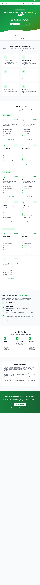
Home (23, 3)
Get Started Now (20, 404)
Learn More (25, 24)
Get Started (15, 24)
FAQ (36, 3)
